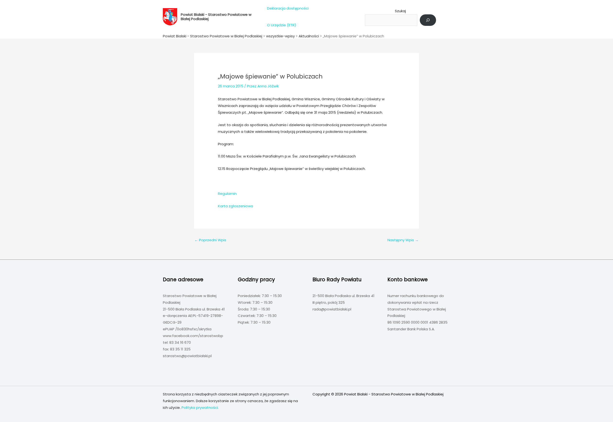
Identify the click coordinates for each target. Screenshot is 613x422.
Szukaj (400, 10)
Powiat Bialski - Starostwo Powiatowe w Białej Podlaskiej (216, 16)
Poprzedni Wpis (210, 239)
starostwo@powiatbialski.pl (187, 355)
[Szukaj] (428, 20)
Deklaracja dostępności (288, 8)
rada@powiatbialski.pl (331, 309)
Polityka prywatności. (200, 407)
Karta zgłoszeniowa (235, 205)
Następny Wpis (403, 239)
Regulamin (227, 193)
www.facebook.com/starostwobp (193, 335)
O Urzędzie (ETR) (281, 25)
